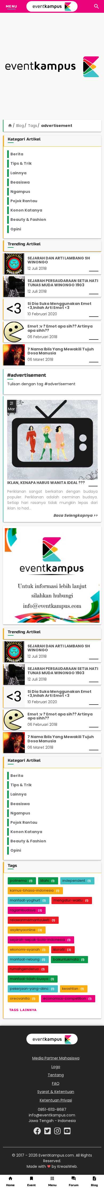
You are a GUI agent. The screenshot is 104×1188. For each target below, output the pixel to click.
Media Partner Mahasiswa (55, 1058)
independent (76, 880)
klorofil (62, 949)
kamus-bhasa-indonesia (34, 890)
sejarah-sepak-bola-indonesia (40, 939)
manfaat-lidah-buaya (32, 978)
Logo (55, 1066)
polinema (21, 880)
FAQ (55, 1083)
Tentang (56, 1075)
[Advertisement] (52, 67)
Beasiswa (23, 182)
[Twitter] (48, 1132)
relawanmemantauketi (32, 920)
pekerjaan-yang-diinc (32, 988)
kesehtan (73, 988)
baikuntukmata (68, 959)
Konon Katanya (29, 210)
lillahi (47, 880)
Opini (18, 229)
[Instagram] (58, 1132)
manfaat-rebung (27, 959)
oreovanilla (22, 998)
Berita (22, 154)
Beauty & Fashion (31, 219)
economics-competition (67, 998)
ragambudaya (26, 910)
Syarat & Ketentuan (55, 1091)
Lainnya (22, 173)
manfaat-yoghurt (28, 900)
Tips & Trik (25, 163)
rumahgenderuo (27, 969)
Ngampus (23, 191)
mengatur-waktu (71, 900)
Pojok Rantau (26, 201)
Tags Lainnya (23, 1010)
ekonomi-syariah (27, 949)
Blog (20, 125)
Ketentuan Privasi (56, 1100)
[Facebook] (38, 1132)
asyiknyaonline (26, 930)
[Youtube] (67, 1132)
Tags (32, 125)
